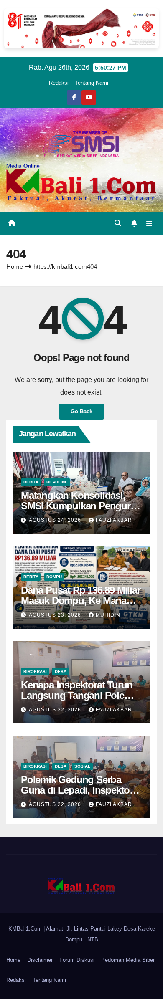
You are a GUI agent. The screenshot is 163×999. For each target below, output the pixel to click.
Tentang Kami (91, 83)
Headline (57, 482)
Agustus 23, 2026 (56, 615)
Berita (30, 482)
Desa (60, 671)
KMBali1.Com (25, 929)
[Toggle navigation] (149, 223)
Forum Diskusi (76, 960)
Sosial (82, 766)
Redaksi (59, 83)
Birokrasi (35, 671)
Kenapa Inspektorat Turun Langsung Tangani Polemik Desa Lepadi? (80, 695)
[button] (118, 223)
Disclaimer (40, 960)
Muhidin (108, 615)
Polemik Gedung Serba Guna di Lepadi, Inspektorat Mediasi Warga (81, 790)
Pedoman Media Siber (128, 960)
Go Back (81, 411)
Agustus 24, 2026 (56, 520)
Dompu (54, 576)
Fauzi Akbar (114, 520)
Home (14, 266)
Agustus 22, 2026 (56, 710)
